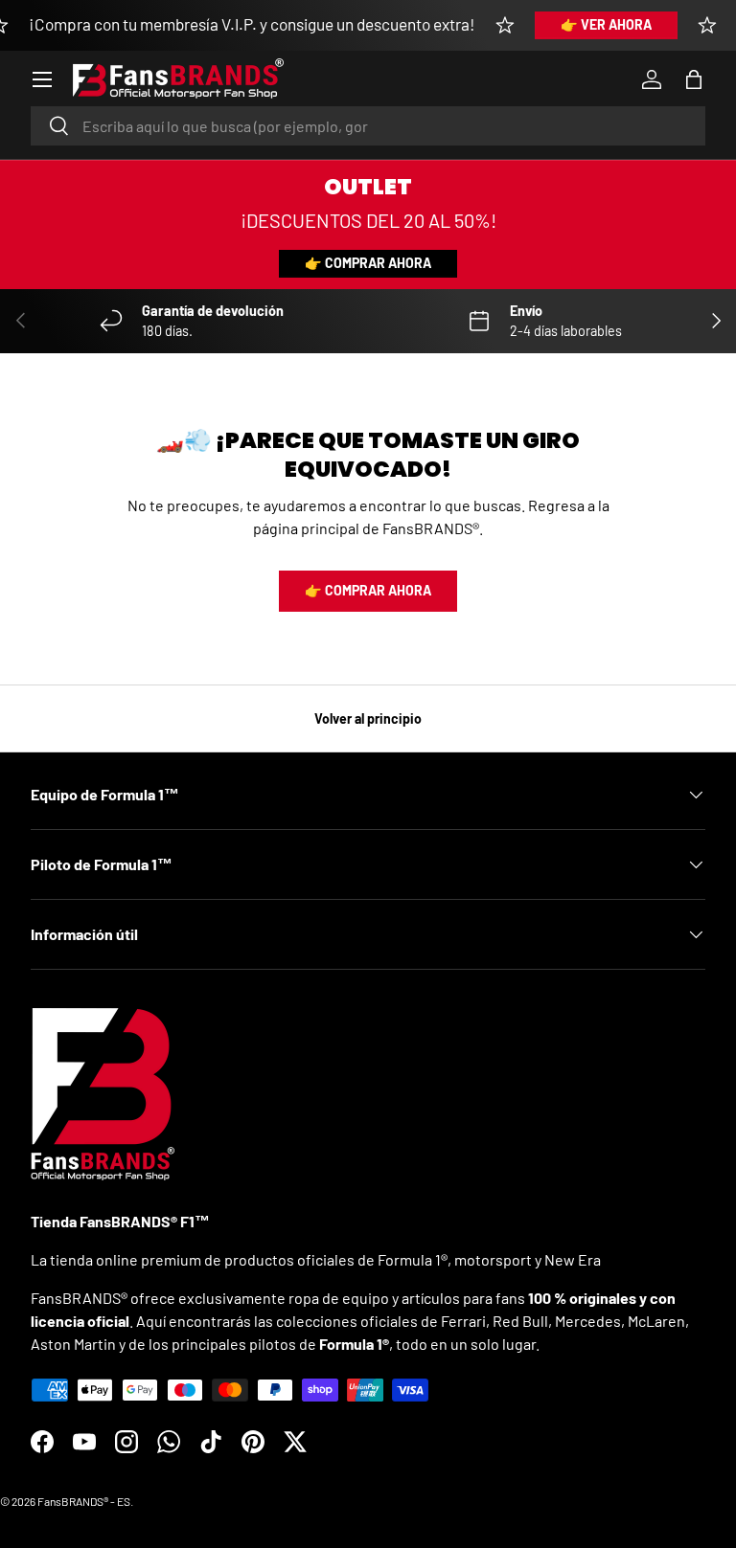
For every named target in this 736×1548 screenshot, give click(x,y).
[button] (694, 79)
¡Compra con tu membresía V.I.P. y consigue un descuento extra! (252, 24)
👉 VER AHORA (606, 24)
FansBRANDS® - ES (83, 1501)
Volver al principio (368, 718)
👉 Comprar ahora (368, 263)
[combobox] (368, 126)
